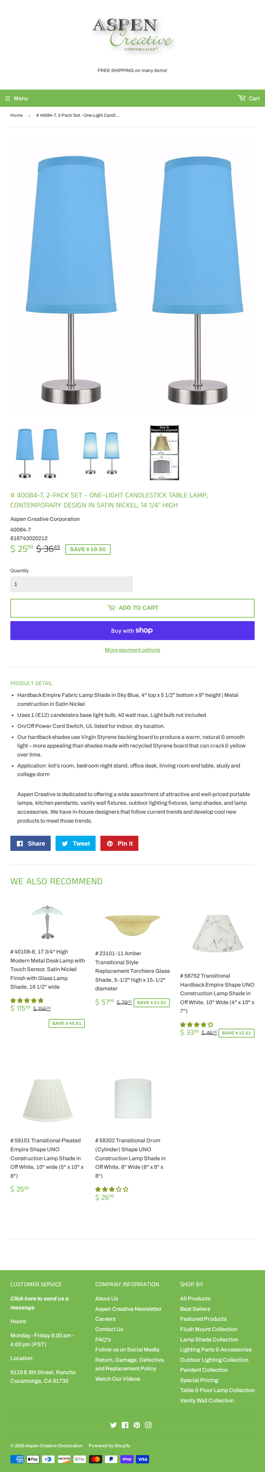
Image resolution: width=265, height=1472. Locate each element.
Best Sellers (195, 1309)
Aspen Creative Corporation (54, 1445)
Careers (105, 1319)
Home (16, 115)
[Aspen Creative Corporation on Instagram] (148, 1426)
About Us (106, 1298)
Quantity (19, 570)
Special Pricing (199, 1380)
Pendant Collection (204, 1370)
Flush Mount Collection (208, 1329)
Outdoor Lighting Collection (214, 1360)
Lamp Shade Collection (209, 1339)
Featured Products (203, 1319)
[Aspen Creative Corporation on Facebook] (125, 1426)
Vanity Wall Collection (207, 1400)
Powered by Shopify (109, 1445)
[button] (27, 1000)
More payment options (132, 650)
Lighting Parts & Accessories (216, 1349)
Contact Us (109, 1329)
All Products (195, 1298)
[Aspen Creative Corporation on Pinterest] (136, 1426)
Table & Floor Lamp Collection (217, 1390)
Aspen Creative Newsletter (128, 1309)
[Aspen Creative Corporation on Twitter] (113, 1426)
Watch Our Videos (117, 1379)
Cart (254, 98)
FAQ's (103, 1339)
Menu (21, 98)
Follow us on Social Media (127, 1349)
